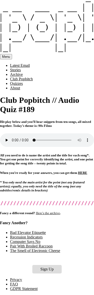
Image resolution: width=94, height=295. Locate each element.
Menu (6, 57)
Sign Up (47, 269)
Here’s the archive (48, 213)
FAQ (14, 284)
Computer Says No (25, 241)
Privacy (16, 279)
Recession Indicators (26, 237)
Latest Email (20, 65)
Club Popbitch (21, 79)
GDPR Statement (24, 288)
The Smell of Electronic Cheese (35, 250)
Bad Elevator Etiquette (28, 232)
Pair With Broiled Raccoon (31, 246)
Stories (15, 70)
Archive (16, 74)
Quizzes (16, 83)
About (15, 88)
